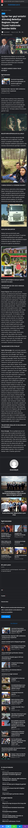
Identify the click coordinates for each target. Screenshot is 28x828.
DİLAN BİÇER (6, 32)
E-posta (3, 595)
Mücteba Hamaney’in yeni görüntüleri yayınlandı (18, 714)
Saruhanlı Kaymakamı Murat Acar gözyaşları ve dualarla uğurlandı (18, 81)
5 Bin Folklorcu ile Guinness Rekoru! (6, 542)
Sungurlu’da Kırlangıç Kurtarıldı (20, 534)
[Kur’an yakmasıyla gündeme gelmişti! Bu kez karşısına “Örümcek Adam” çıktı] (6, 741)
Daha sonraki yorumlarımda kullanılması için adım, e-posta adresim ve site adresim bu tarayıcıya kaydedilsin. (13, 610)
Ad (2, 590)
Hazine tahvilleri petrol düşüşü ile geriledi (13, 641)
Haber (9, 10)
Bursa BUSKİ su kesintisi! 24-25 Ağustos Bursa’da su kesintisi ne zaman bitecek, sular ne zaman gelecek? (18, 724)
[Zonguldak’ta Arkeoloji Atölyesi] (7, 550)
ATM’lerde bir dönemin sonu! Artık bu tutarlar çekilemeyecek (17, 733)
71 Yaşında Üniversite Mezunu (21, 556)
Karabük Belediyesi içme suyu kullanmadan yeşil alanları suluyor (18, 686)
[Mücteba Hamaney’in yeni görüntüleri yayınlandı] (6, 716)
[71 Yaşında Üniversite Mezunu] (21, 550)
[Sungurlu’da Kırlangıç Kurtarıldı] (21, 528)
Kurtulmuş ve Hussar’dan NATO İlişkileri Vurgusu (15, 1)
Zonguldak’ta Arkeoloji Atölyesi (6, 556)
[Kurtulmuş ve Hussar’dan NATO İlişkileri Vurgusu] (7, 528)
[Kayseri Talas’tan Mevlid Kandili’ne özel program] (6, 756)
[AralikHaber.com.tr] (14, 5)
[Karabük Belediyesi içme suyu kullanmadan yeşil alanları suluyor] (6, 687)
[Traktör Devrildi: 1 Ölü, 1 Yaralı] (6, 709)
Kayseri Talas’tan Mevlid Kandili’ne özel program (18, 754)
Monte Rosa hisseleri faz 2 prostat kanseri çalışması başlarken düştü (14, 749)
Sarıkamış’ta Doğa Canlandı (20, 542)
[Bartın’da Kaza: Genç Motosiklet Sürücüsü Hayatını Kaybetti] (6, 702)
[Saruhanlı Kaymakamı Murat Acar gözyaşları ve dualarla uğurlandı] (5, 81)
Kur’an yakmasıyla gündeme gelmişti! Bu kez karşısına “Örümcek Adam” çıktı (18, 741)
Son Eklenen (14, 623)
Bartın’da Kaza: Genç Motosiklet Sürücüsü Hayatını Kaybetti (17, 701)
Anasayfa (5, 10)
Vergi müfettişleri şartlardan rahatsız (12, 653)
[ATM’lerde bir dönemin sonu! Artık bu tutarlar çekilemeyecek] (6, 734)
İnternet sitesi (4, 601)
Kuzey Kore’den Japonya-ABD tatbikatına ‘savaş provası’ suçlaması (14, 636)
